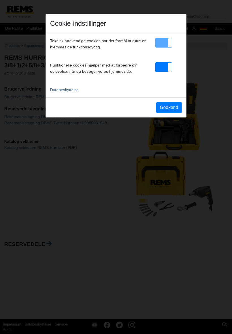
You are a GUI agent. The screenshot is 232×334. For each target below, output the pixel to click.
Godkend (169, 107)
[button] (163, 43)
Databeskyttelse (64, 89)
